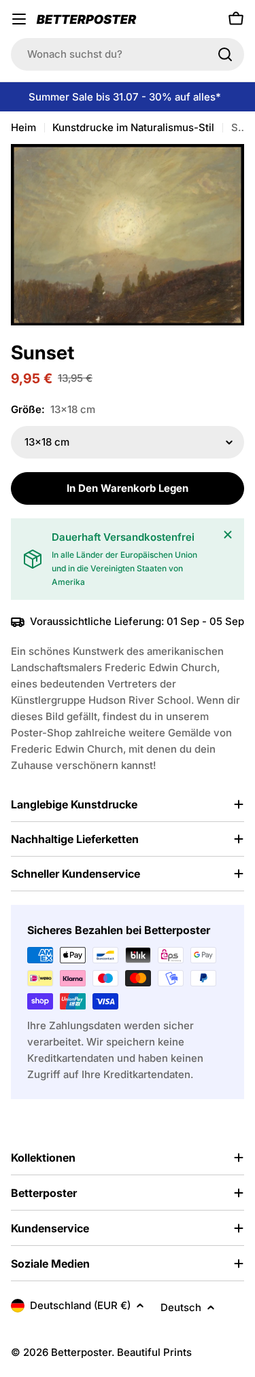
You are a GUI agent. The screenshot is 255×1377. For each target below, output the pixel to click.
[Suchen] (225, 54)
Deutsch (180, 1307)
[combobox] (127, 54)
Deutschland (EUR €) (80, 1305)
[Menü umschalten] (19, 19)
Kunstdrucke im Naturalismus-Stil (133, 127)
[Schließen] (228, 535)
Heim (23, 127)
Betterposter (81, 1352)
